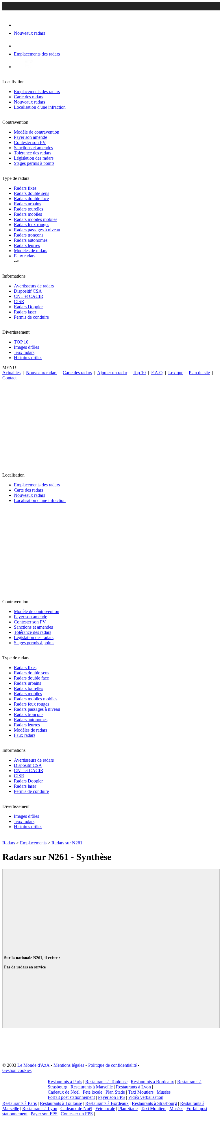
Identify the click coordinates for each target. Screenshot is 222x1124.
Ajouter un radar (112, 372)
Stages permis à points (34, 163)
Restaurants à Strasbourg (154, 1103)
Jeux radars (24, 352)
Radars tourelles (28, 208)
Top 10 (139, 372)
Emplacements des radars (37, 91)
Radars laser (25, 311)
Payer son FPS (111, 1097)
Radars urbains (27, 203)
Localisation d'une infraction (40, 107)
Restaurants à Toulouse (106, 1081)
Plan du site (199, 372)
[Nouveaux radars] (19, 25)
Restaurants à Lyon (133, 1086)
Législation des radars (33, 158)
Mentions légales (68, 1065)
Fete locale (92, 1092)
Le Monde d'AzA (33, 1065)
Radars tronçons (28, 234)
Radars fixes (25, 188)
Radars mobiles (28, 214)
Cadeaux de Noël (63, 1092)
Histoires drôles (28, 357)
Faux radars (24, 255)
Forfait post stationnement (71, 1097)
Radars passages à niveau (37, 229)
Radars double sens (31, 193)
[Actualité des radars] (28, 66)
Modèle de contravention (36, 132)
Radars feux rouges (31, 224)
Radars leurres (27, 245)
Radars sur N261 (66, 842)
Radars (8, 842)
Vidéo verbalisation (145, 1097)
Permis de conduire (31, 317)
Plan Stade (115, 1092)
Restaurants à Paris (65, 1081)
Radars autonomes (30, 240)
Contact (9, 377)
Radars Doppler (28, 306)
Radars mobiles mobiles (35, 219)
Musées (164, 1092)
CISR (19, 301)
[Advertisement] (111, 423)
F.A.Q (157, 372)
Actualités (11, 372)
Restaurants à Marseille (92, 1086)
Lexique (175, 372)
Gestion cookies (17, 1070)
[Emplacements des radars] (18, 45)
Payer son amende (30, 137)
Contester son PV (30, 142)
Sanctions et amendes (33, 147)
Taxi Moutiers (140, 1092)
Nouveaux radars (29, 101)
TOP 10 (21, 341)
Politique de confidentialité (112, 1065)
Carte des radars (28, 96)
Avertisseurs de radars (34, 285)
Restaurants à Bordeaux (152, 1081)
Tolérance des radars (32, 152)
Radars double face (31, 198)
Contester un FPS (77, 1113)
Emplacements (33, 842)
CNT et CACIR (28, 296)
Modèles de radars (30, 250)
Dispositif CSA (28, 291)
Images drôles (26, 347)
